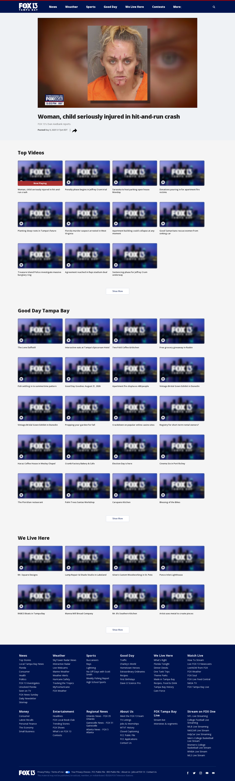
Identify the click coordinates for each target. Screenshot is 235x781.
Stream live (159, 719)
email (213, 773)
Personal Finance (28, 723)
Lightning (91, 667)
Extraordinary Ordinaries (132, 671)
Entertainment (63, 711)
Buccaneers (92, 660)
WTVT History (127, 727)
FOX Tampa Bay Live (198, 686)
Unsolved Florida (27, 686)
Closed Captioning (129, 731)
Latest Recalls (26, 719)
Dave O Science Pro (130, 683)
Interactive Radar (61, 663)
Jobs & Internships (129, 723)
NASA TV (192, 683)
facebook (187, 773)
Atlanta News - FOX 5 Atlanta (97, 731)
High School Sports (96, 682)
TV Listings (125, 719)
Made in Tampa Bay (164, 679)
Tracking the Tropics (63, 683)
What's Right (160, 660)
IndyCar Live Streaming (199, 734)
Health (22, 675)
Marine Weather (61, 671)
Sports (91, 655)
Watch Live (195, 655)
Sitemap (23, 702)
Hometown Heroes (130, 667)
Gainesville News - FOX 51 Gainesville (99, 724)
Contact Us (126, 742)
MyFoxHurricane (61, 686)
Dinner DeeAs (161, 667)
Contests (57, 735)
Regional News (97, 711)
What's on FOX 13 (62, 731)
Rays (88, 663)
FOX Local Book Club (64, 719)
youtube (207, 773)
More (177, 7)
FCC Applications (128, 739)
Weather (59, 655)
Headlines (58, 716)
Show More (117, 291)
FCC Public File (127, 735)
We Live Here (163, 655)
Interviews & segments (166, 723)
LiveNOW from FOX (197, 667)
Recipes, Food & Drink (165, 683)
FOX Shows (59, 727)
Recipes (124, 675)
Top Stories (25, 660)
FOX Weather (60, 690)
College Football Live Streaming (198, 721)
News (23, 655)
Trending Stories (61, 723)
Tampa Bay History (164, 686)
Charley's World (128, 663)
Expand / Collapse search (214, 6)
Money (24, 711)
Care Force (159, 690)
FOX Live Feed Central (198, 679)
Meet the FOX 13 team (132, 716)
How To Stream (195, 660)
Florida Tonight (161, 663)
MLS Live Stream (196, 755)
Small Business (27, 731)
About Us (126, 711)
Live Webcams (60, 667)
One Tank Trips (162, 671)
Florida (22, 667)
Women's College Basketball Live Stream (199, 746)
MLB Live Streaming (197, 726)
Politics (22, 679)
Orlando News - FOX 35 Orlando (98, 717)
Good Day (127, 655)
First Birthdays (127, 679)
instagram (200, 773)
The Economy (26, 727)
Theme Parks (161, 675)
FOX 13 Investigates (29, 683)
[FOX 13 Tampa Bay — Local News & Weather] (29, 7)
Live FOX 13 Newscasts (199, 663)
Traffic (123, 660)
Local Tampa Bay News (31, 663)
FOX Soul (192, 675)
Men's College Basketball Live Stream (200, 739)
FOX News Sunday (28, 694)
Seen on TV (25, 690)
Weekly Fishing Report (97, 678)
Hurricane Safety (61, 679)
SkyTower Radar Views (64, 660)
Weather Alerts (60, 675)
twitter (194, 773)
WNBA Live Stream (197, 751)
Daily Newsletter (27, 698)
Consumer (24, 671)
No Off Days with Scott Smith (98, 673)
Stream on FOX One (201, 711)
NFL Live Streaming (197, 716)
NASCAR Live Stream (198, 730)
